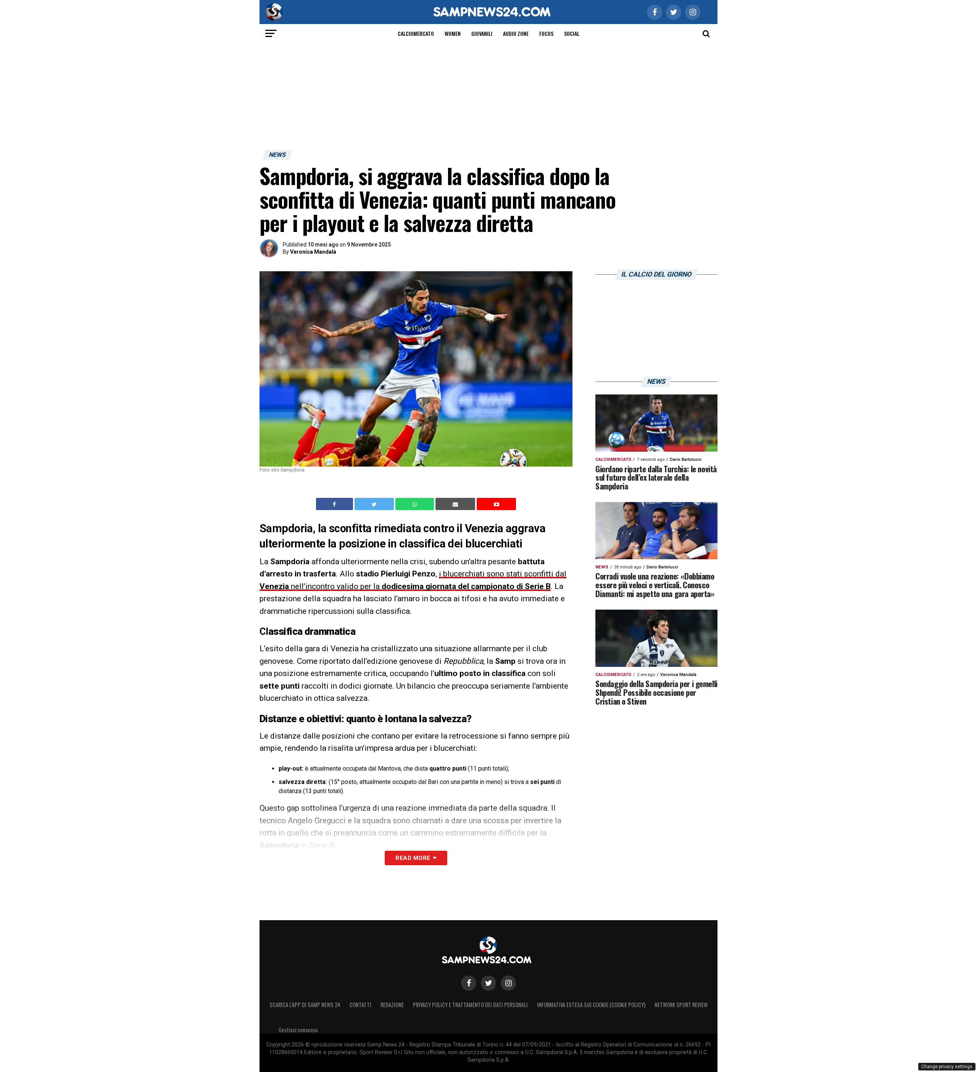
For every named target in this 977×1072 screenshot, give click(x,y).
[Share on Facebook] (335, 504)
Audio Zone (516, 33)
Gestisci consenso (298, 1030)
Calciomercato (416, 33)
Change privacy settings (946, 1066)
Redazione (392, 1005)
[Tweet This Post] (375, 504)
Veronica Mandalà (313, 252)
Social (571, 33)
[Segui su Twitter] (488, 983)
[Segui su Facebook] (468, 983)
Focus (546, 33)
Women (453, 33)
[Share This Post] (415, 504)
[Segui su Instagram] (508, 983)
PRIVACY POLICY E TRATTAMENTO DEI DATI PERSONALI (470, 1005)
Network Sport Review (681, 1005)
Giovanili (481, 33)
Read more (412, 858)
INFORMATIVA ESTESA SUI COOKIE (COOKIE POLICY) (591, 1005)
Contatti (360, 1005)
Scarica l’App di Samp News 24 (304, 1005)
